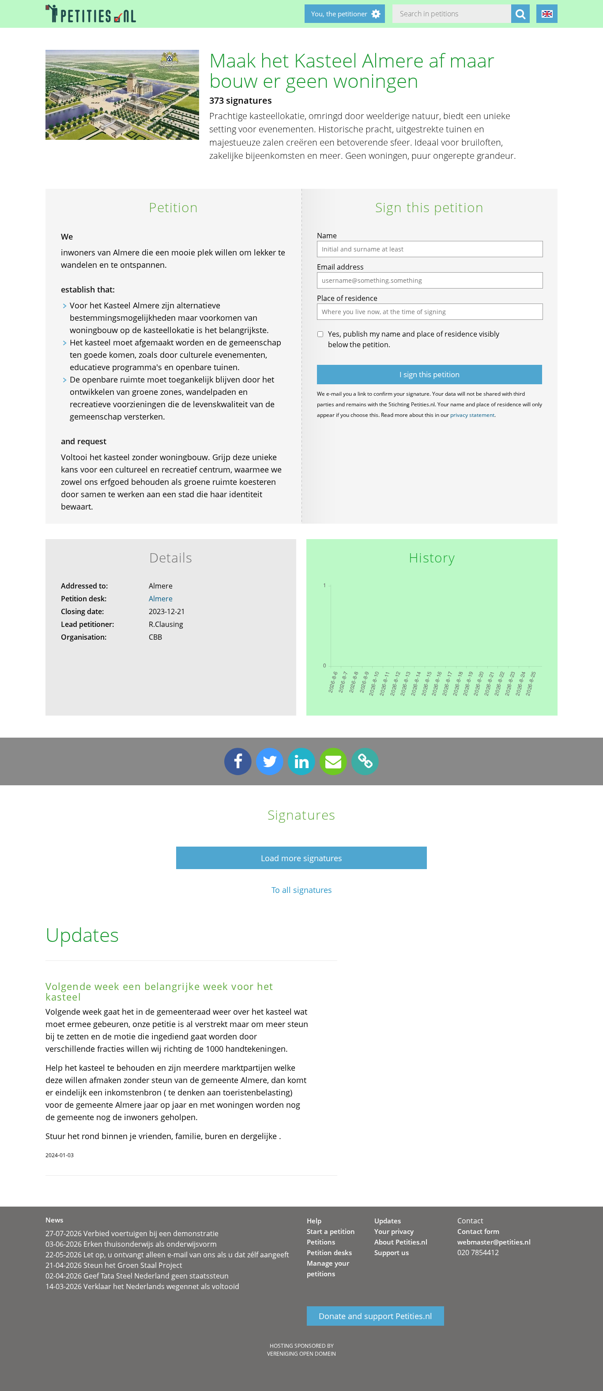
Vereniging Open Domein (301, 1353)
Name (327, 235)
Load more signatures (301, 858)
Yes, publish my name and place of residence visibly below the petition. (413, 339)
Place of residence (347, 298)
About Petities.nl (400, 1241)
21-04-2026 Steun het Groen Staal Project (113, 1265)
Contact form (478, 1231)
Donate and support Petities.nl (375, 1316)
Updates (387, 1220)
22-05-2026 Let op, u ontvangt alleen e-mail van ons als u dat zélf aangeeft (167, 1255)
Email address (340, 267)
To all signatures (301, 890)
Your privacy (394, 1231)
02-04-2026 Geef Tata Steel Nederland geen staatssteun (137, 1276)
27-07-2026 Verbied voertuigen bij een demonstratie (132, 1233)
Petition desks (329, 1252)
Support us (391, 1252)
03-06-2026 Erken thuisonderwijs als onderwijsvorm (131, 1244)
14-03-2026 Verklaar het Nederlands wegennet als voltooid (142, 1286)
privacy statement (472, 415)
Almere (161, 599)
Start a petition (331, 1231)
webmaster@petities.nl (494, 1241)
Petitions (321, 1241)
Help (314, 1220)
